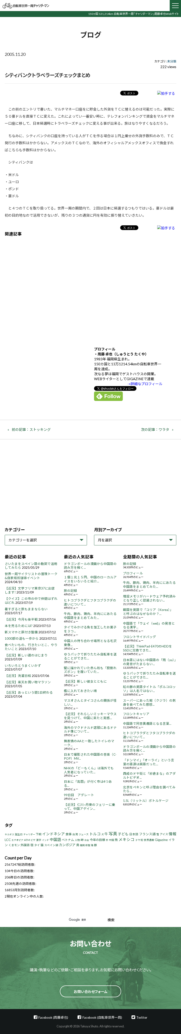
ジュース (84, 834)
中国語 (55, 839)
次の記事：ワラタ (155, 429)
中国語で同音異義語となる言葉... (147, 723)
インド (45, 840)
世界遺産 (149, 839)
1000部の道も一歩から (22, 638)
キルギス (9, 834)
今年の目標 (97, 840)
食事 (69, 834)
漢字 (38, 839)
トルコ (95, 834)
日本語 (133, 834)
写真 (113, 833)
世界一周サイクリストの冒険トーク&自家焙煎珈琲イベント (31, 576)
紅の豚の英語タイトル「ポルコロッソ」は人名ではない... (149, 689)
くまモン (14, 845)
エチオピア (17, 840)
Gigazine (161, 840)
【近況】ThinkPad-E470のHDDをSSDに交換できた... (147, 648)
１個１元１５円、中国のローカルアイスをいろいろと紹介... (90, 579)
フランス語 (147, 834)
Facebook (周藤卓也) (53, 1017)
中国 (111, 839)
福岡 (82, 845)
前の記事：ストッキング (31, 429)
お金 (86, 840)
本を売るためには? (19, 626)
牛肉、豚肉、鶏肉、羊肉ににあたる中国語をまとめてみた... (90, 616)
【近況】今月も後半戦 (21, 619)
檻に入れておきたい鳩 (80, 691)
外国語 (25, 845)
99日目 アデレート (79, 795)
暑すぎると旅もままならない (26, 609)
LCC (8, 840)
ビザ (33, 840)
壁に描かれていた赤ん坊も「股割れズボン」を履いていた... (90, 670)
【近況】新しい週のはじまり (26, 655)
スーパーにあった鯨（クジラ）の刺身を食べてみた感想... (149, 702)
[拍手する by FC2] (166, 93)
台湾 (75, 834)
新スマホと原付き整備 (21, 632)
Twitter (141, 1017)
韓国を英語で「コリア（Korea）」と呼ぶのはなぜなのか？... (148, 612)
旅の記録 (70, 591)
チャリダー (29, 834)
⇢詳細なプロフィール (145, 384)
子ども (123, 834)
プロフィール (133, 573)
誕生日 (19, 834)
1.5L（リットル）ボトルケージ (146, 801)
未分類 (171, 61)
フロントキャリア (136, 714)
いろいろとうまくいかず (23, 665)
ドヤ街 (139, 839)
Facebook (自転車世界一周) (102, 1017)
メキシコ (127, 839)
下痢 (38, 834)
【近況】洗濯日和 (18, 676)
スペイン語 (51, 845)
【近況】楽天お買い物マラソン (28, 682)
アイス (164, 834)
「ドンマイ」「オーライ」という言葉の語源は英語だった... (148, 762)
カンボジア (67, 845)
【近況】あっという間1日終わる (29, 692)
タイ (37, 845)
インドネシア (53, 834)
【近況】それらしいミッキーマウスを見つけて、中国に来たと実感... (90, 716)
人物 (77, 839)
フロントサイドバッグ (139, 637)
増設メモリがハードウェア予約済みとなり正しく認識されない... (149, 598)
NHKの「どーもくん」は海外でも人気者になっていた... (89, 770)
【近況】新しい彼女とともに (85, 681)
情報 (172, 834)
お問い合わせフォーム (90, 991)
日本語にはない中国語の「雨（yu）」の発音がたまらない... (149, 662)
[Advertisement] (90, 288)
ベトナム (68, 840)
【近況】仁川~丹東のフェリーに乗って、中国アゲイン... (89, 807)
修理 (87, 845)
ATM (27, 839)
